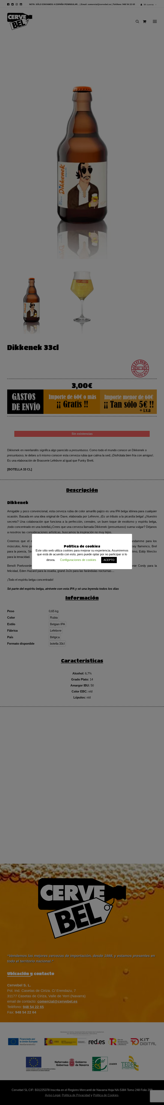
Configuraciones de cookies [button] (78, 560)
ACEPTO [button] (109, 560)
